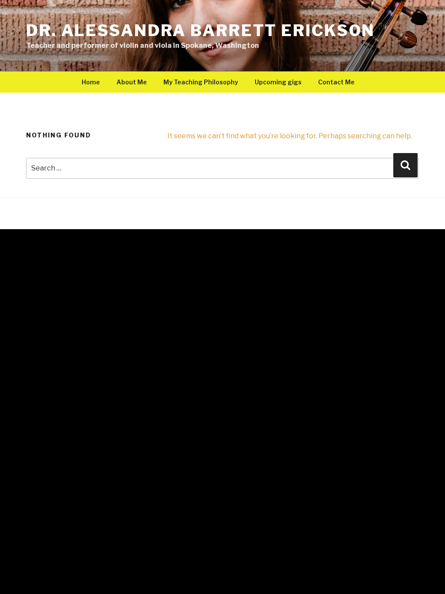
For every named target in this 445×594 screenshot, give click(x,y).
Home (91, 82)
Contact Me (336, 82)
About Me (131, 82)
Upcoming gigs (278, 82)
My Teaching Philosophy (200, 82)
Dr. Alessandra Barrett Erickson (200, 30)
